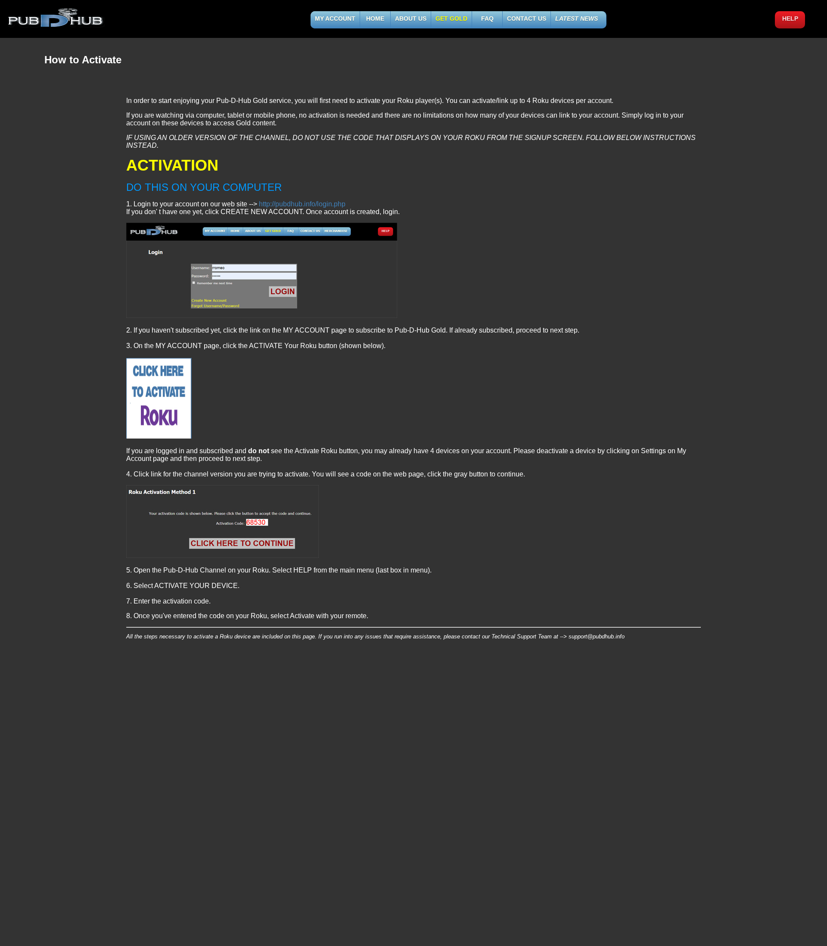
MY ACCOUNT (335, 18)
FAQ (487, 18)
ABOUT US (410, 18)
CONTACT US (526, 18)
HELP (790, 18)
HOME (375, 18)
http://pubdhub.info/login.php (302, 204)
